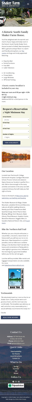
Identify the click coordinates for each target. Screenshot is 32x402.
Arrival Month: (7, 117)
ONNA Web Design (20, 399)
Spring (16, 366)
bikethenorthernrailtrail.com (14, 265)
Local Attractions (16, 356)
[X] (16, 381)
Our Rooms (16, 354)
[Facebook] (13, 381)
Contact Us (16, 358)
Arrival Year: (6, 128)
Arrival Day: (6, 122)
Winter (16, 373)
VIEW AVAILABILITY (11, 143)
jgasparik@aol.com (18, 343)
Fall (16, 371)
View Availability (16, 351)
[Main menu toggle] (28, 4)
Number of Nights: (8, 134)
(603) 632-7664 (18, 341)
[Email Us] (18, 381)
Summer (16, 369)
